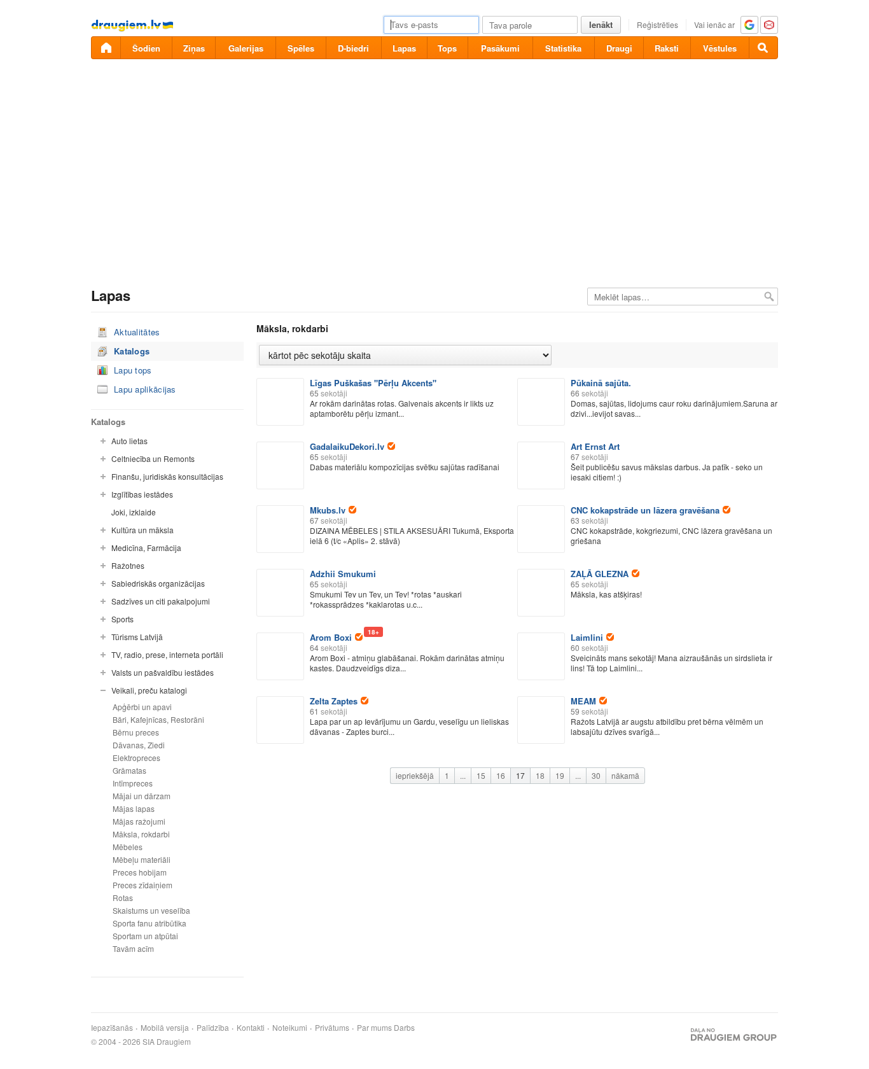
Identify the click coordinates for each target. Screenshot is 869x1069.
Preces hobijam (140, 872)
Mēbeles (128, 846)
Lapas (404, 48)
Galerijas (245, 48)
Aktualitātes (137, 332)
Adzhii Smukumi (343, 574)
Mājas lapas (134, 808)
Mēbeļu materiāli (141, 859)
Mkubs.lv (327, 510)
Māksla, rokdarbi (141, 833)
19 (559, 775)
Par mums (374, 1028)
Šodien (146, 48)
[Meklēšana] (763, 47)
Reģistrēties (657, 24)
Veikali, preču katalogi (149, 690)
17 (520, 775)
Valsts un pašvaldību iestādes (162, 672)
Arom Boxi (336, 637)
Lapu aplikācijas (145, 389)
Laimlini (587, 637)
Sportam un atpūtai (145, 935)
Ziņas (194, 48)
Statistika (563, 48)
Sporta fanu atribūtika (149, 923)
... (463, 775)
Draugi (619, 48)
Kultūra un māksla (142, 529)
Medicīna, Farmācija (146, 547)
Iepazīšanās (112, 1028)
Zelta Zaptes (334, 701)
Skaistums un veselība (151, 910)
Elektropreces (136, 757)
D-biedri (353, 48)
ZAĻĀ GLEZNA (600, 574)
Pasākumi (500, 48)
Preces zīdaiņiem (142, 884)
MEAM (583, 701)
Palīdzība (213, 1028)
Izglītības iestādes (142, 494)
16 (500, 775)
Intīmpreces (133, 783)
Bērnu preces (136, 732)
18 (540, 775)
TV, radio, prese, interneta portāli (167, 654)
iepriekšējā (415, 775)
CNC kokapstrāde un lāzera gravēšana (645, 510)
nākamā (625, 775)
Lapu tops (133, 370)
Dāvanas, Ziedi (139, 744)
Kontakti (251, 1028)
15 (480, 775)
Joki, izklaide (133, 512)
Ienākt (601, 24)
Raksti (667, 48)
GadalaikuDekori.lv (347, 446)
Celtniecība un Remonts (153, 458)
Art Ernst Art (595, 446)
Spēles (301, 48)
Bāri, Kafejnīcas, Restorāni (158, 719)
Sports (122, 618)
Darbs (404, 1028)
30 (596, 775)
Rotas (123, 897)
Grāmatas (129, 770)
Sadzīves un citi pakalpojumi (160, 601)
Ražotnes (127, 565)
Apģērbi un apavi (142, 706)
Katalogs (131, 351)
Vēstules (720, 48)
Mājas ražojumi (139, 821)
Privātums (332, 1028)
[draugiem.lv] (105, 47)
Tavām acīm (133, 948)
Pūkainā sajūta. (601, 383)
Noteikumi (289, 1028)
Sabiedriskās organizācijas (158, 583)
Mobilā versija (165, 1028)
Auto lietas (129, 440)
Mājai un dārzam (141, 795)
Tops (447, 48)
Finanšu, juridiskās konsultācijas (167, 476)
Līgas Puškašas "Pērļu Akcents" (373, 383)
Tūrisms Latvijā (137, 636)
